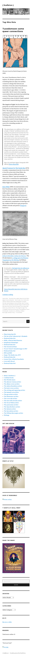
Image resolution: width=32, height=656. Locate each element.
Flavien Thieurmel (11, 301)
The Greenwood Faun (10, 346)
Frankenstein (18, 301)
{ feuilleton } (8, 5)
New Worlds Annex (9, 380)
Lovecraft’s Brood (9, 361)
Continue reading (7, 294)
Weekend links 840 (10, 363)
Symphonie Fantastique (11, 342)
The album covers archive (11, 384)
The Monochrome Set (13, 309)
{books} (11, 298)
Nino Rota (9, 306)
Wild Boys (18, 311)
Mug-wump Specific (10, 334)
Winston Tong (11, 312)
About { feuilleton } (9, 375)
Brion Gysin (18, 300)
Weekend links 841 (9, 357)
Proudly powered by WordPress (18, 653)
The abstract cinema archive (12, 382)
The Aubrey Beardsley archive (13, 386)
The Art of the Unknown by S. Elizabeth (15, 336)
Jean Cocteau (25, 303)
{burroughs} (16, 298)
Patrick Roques (16, 306)
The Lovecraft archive (10, 398)
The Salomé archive (10, 409)
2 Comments (19, 312)
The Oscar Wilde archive (11, 402)
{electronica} (23, 298)
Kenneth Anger (18, 304)
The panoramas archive (11, 405)
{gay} (3, 300)
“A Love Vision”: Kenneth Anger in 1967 (15, 349)
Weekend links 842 (9, 351)
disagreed (23, 205)
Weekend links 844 (9, 338)
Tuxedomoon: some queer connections (13, 30)
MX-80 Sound (25, 304)
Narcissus (4, 306)
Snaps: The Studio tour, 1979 (12, 355)
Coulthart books (9, 377)
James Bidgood (10, 303)
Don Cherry (24, 300)
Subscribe (16, 584)
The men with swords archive (13, 400)
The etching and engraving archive (14, 390)
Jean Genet (5, 304)
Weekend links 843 (9, 344)
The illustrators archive (11, 396)
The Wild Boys (22, 309)
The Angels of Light (20, 307)
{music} (7, 300)
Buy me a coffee (7, 622)
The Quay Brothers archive (12, 407)
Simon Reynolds (14, 164)
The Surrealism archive (11, 411)
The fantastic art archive (11, 392)
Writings (6, 415)
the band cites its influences (20, 268)
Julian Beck (11, 304)
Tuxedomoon (12, 311)
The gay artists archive (11, 394)
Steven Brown (11, 307)
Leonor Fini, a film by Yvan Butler (14, 359)
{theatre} (11, 300)
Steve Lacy (5, 307)
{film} (27, 298)
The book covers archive (11, 388)
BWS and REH (8, 353)
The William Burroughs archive (13, 413)
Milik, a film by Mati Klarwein (13, 340)
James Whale (18, 303)
